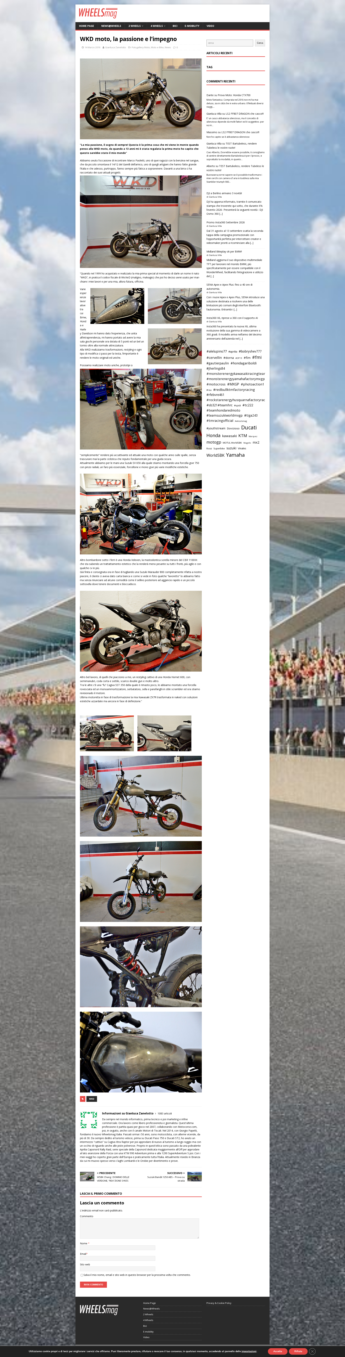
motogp (213, 442)
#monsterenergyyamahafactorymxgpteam (239, 379)
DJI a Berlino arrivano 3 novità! (224, 193)
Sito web (85, 1264)
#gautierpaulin (217, 363)
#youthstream (215, 428)
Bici (175, 26)
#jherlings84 (215, 368)
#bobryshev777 (250, 351)
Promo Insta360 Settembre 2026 (225, 222)
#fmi (257, 357)
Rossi (209, 448)
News (168, 47)
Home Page (86, 26)
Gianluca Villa (214, 113)
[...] (221, 213)
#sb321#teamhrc (219, 405)
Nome (84, 1243)
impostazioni (249, 1351)
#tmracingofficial (219, 420)
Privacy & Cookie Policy (218, 1303)
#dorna (228, 358)
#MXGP (233, 384)
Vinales (242, 448)
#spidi (237, 405)
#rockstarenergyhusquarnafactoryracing (238, 400)
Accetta (277, 1351)
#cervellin (214, 357)
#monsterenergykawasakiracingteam (236, 373)
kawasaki (229, 435)
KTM (242, 435)
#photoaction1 (252, 384)
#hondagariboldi (244, 363)
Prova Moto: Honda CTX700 (234, 95)
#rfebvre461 (215, 395)
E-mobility (192, 26)
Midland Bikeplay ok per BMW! (224, 251)
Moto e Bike (157, 47)
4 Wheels (157, 26)
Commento (86, 1216)
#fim (247, 358)
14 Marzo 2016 (92, 47)
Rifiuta (298, 1351)
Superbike (219, 448)
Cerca (260, 43)
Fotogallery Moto (141, 47)
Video (210, 26)
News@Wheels (111, 26)
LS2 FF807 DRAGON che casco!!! (245, 113)
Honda (213, 435)
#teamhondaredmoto (223, 410)
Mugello (247, 443)
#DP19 (238, 358)
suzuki (231, 448)
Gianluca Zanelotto (115, 47)
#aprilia (232, 351)
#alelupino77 (216, 351)
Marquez (253, 436)
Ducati (249, 427)
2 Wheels (134, 26)
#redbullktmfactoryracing (234, 389)
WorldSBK (215, 455)
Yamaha (235, 454)
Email (83, 1254)
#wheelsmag (241, 421)
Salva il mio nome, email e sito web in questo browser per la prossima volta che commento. (137, 1275)
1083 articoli (165, 1113)
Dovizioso (233, 428)
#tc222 (247, 405)
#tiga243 (251, 415)
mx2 (256, 442)
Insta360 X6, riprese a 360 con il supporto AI (232, 318)
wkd (91, 1098)
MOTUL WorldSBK (232, 442)
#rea (208, 390)
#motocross (216, 384)
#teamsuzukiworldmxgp (224, 415)
